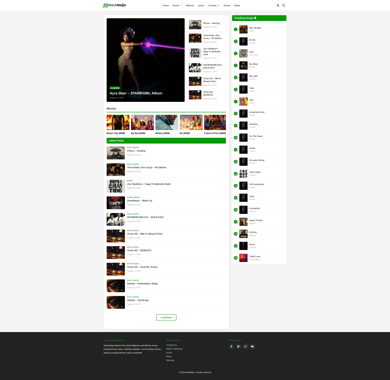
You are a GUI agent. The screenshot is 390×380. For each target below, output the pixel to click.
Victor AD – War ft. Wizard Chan (144, 233)
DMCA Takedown (174, 349)
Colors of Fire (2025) (215, 133)
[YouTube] (252, 346)
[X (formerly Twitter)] (238, 346)
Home (166, 5)
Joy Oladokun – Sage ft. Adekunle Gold (212, 51)
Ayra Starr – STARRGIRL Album (136, 93)
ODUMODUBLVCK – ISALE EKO (145, 217)
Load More (166, 317)
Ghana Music (133, 197)
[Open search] (283, 5)
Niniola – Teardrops (138, 300)
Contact (212, 5)
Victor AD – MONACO (139, 250)
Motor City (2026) (116, 133)
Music (176, 5)
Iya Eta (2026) (138, 133)
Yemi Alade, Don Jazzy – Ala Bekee (146, 167)
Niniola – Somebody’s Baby (142, 283)
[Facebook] (231, 346)
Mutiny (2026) (162, 133)
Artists (226, 5)
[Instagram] (245, 346)
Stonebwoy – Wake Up (139, 200)
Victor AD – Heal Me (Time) (142, 267)
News (237, 5)
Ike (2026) (185, 133)
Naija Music (133, 147)
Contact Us (171, 345)
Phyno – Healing (211, 23)
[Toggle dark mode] (278, 5)
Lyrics (201, 5)
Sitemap (170, 360)
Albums (190, 5)
